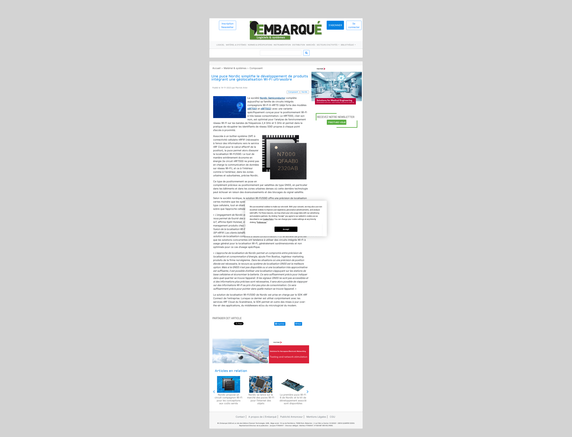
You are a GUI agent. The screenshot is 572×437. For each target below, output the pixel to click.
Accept (286, 229)
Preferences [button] (261, 222)
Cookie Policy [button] (268, 219)
